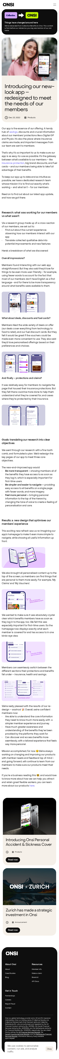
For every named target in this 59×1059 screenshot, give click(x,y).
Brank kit (35, 977)
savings (13, 131)
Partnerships (10, 996)
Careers (8, 1000)
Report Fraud (10, 1004)
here (32, 785)
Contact (8, 1008)
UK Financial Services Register (29, 1032)
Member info (37, 969)
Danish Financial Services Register (17, 1034)
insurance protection (13, 163)
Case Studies (10, 973)
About (7, 969)
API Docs (35, 981)
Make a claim (37, 973)
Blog (7, 977)
